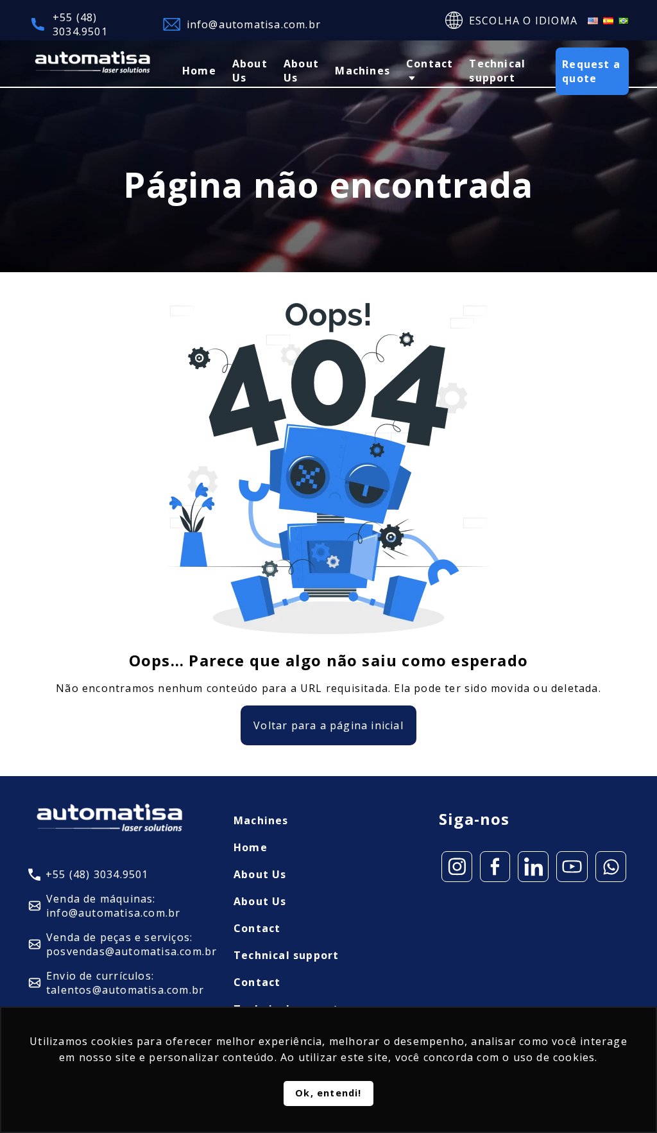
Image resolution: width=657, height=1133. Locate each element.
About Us (250, 70)
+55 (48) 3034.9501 (80, 24)
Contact (429, 63)
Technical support (497, 70)
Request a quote (591, 71)
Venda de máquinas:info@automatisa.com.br (113, 906)
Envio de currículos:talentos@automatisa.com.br (125, 983)
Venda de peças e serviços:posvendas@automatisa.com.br (131, 944)
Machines (362, 71)
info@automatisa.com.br (254, 24)
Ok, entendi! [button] (328, 1093)
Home (199, 71)
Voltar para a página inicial (328, 725)
